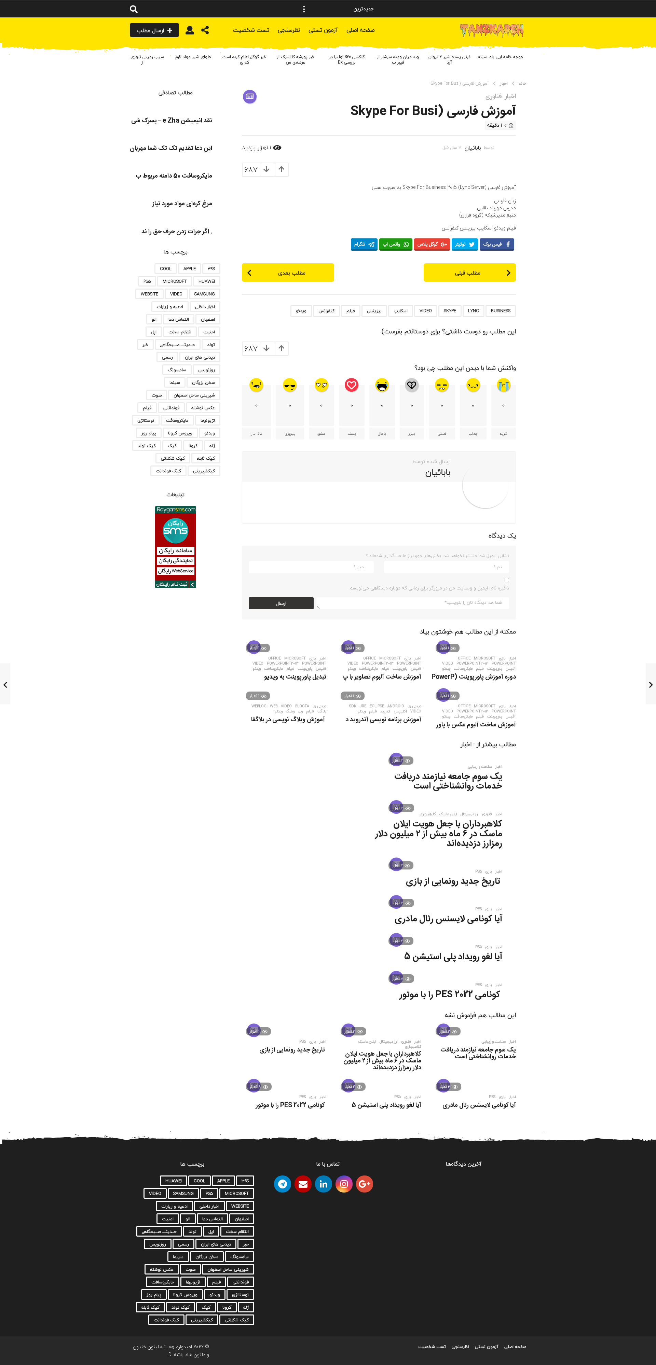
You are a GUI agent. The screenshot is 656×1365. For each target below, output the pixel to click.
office (464, 658)
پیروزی (290, 433)
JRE (363, 706)
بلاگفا (321, 711)
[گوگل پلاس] (364, 1184)
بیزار (412, 433)
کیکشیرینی (204, 471)
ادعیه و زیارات (170, 306)
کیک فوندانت (168, 471)
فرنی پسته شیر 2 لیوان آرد (449, 59)
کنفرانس (326, 311)
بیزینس (374, 311)
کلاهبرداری (428, 814)
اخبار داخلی (205, 306)
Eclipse (377, 706)
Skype (450, 311)
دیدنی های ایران (200, 357)
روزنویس (206, 370)
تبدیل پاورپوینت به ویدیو (295, 677)
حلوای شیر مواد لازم (193, 56)
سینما (174, 382)
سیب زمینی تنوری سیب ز (142, 59)
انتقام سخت (179, 332)
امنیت (209, 332)
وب (300, 711)
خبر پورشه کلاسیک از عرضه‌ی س (296, 59)
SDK (352, 706)
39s (211, 269)
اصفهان (208, 319)
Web (273, 706)
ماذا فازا (256, 433)
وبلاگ (290, 711)
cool (166, 269)
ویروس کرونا (180, 433)
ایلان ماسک (448, 814)
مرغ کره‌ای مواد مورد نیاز (182, 204)
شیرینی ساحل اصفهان (194, 395)
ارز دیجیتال (470, 814)
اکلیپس (400, 711)
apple (189, 269)
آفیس (510, 669)
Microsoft (484, 658)
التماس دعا (178, 319)
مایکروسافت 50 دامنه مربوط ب (174, 176)
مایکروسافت (463, 669)
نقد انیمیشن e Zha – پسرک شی (171, 121)
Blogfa (302, 706)
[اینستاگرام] (344, 1184)
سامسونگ (177, 370)
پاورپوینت (494, 669)
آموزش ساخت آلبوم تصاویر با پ (381, 677)
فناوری (494, 96)
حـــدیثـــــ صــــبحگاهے (177, 344)
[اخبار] (250, 96)
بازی (502, 658)
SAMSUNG (204, 294)
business (500, 311)
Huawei (207, 281)
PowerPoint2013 (472, 663)
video (426, 311)
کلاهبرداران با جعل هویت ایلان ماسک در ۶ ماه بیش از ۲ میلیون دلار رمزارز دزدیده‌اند (438, 834)
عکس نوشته (203, 408)
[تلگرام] (282, 1184)
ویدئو (301, 311)
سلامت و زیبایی (480, 767)
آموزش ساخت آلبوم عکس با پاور (476, 725)
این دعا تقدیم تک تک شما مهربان (171, 148)
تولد (211, 344)
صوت (157, 395)
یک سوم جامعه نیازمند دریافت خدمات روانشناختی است (448, 781)
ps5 (478, 871)
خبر (145, 344)
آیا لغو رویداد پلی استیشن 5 (453, 957)
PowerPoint (504, 663)
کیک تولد (147, 445)
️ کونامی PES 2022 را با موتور (450, 995)
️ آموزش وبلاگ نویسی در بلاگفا (288, 720)
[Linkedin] (323, 1184)
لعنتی (441, 433)
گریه (503, 433)
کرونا (193, 445)
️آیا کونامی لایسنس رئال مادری (448, 919)
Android (395, 706)
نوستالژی (145, 420)
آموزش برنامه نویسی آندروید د (383, 720)
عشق (321, 433)
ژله (212, 445)
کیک (172, 445)
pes (478, 909)
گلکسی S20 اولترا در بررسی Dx (347, 59)
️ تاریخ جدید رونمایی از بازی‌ (454, 881)
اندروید (385, 711)
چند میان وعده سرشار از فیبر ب (398, 59)
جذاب (473, 433)
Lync (473, 311)
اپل (153, 332)
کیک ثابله (206, 458)
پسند (352, 433)
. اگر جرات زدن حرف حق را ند (176, 232)
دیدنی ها (414, 706)
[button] (304, 9)
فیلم (350, 311)
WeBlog (258, 706)
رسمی (167, 357)
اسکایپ (401, 311)
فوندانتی (171, 408)
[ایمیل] (303, 1184)
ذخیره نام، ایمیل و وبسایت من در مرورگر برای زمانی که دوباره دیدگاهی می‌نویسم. (428, 587)
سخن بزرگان (203, 382)
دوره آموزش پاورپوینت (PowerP (474, 677)
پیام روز (148, 433)
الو (154, 319)
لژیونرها (208, 420)
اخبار (510, 96)
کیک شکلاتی (173, 458)
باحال (382, 433)
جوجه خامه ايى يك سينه (500, 56)
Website (149, 294)
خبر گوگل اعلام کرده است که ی (244, 59)
